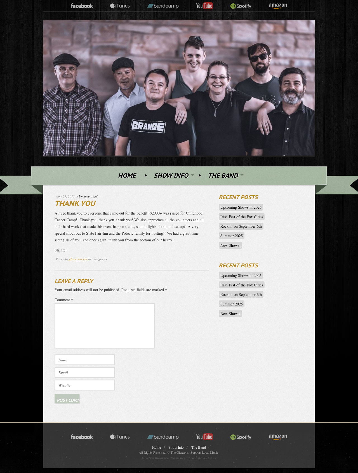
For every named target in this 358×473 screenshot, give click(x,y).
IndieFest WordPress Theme (160, 458)
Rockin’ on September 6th (241, 226)
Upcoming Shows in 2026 (241, 207)
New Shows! (230, 245)
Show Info (171, 175)
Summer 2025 (231, 235)
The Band (223, 175)
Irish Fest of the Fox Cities (241, 216)
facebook (82, 6)
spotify (241, 6)
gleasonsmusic (78, 259)
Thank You (75, 203)
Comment (64, 299)
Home (127, 175)
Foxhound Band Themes (200, 458)
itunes (120, 6)
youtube (204, 6)
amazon (278, 6)
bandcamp (163, 6)
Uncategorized (88, 196)
